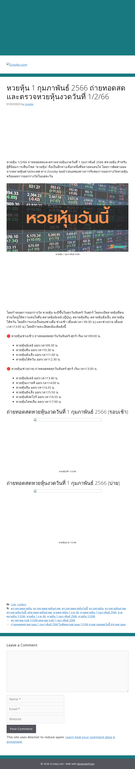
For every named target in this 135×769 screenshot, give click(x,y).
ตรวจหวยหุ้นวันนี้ (16, 612)
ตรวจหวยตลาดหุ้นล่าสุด (46, 608)
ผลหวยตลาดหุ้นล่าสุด (39, 612)
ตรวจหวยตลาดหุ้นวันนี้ (75, 608)
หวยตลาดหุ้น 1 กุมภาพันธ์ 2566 (98, 612)
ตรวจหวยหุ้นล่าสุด (115, 608)
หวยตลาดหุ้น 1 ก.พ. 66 (66, 612)
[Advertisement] (67, 28)
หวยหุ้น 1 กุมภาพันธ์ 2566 (62, 616)
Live (13, 604)
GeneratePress (85, 763)
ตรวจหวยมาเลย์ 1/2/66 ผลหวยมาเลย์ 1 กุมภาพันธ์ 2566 (43, 620)
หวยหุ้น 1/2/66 (86, 616)
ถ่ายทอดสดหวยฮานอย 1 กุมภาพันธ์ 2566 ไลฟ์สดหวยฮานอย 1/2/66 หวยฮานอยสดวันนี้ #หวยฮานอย (68, 624)
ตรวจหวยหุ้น (96, 608)
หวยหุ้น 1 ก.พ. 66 (36, 616)
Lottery (21, 604)
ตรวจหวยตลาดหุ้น (21, 608)
